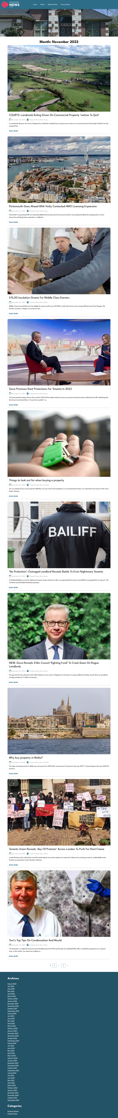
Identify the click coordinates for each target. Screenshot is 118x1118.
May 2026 (11, 991)
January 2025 (12, 1031)
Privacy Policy (65, 4)
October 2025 (12, 1008)
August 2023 (12, 1073)
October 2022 (12, 1098)
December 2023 (13, 1063)
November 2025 (13, 1006)
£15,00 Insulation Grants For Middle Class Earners (39, 298)
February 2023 (13, 1088)
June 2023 (11, 1078)
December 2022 (13, 1093)
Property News (12, 1114)
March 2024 (12, 1055)
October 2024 (12, 1038)
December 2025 (13, 1003)
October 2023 (12, 1068)
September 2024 (13, 1041)
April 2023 (11, 1083)
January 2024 (12, 1060)
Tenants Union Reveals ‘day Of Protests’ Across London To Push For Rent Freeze (56, 849)
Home (35, 4)
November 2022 (13, 1095)
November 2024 (13, 1036)
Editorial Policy (53, 4)
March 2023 (12, 1085)
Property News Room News (39, 120)
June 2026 (11, 989)
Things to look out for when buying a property (36, 480)
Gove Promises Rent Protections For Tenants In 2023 (40, 389)
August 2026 (12, 984)
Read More (13, 131)
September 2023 (13, 1070)
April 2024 (11, 1053)
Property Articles (13, 1111)
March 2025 (12, 1026)
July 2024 (11, 1046)
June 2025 (11, 1018)
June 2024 (11, 1048)
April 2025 (11, 1023)
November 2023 (13, 1065)
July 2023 (11, 1075)
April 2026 (11, 994)
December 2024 (13, 1033)
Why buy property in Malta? (26, 758)
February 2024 (13, 1058)
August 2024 (12, 1043)
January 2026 (12, 1001)
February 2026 (13, 999)
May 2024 (11, 1051)
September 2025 (13, 1011)
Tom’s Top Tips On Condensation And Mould (35, 940)
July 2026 (11, 986)
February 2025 (13, 1028)
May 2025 (11, 1021)
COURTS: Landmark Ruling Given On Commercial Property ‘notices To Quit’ (54, 115)
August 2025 (12, 1013)
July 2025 (11, 1016)
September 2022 (13, 1100)
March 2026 (12, 996)
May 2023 (11, 1080)
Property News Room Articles (39, 485)
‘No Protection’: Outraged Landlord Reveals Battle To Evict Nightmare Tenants (56, 571)
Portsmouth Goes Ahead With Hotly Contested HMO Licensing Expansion (53, 206)
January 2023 (12, 1090)
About (42, 4)
